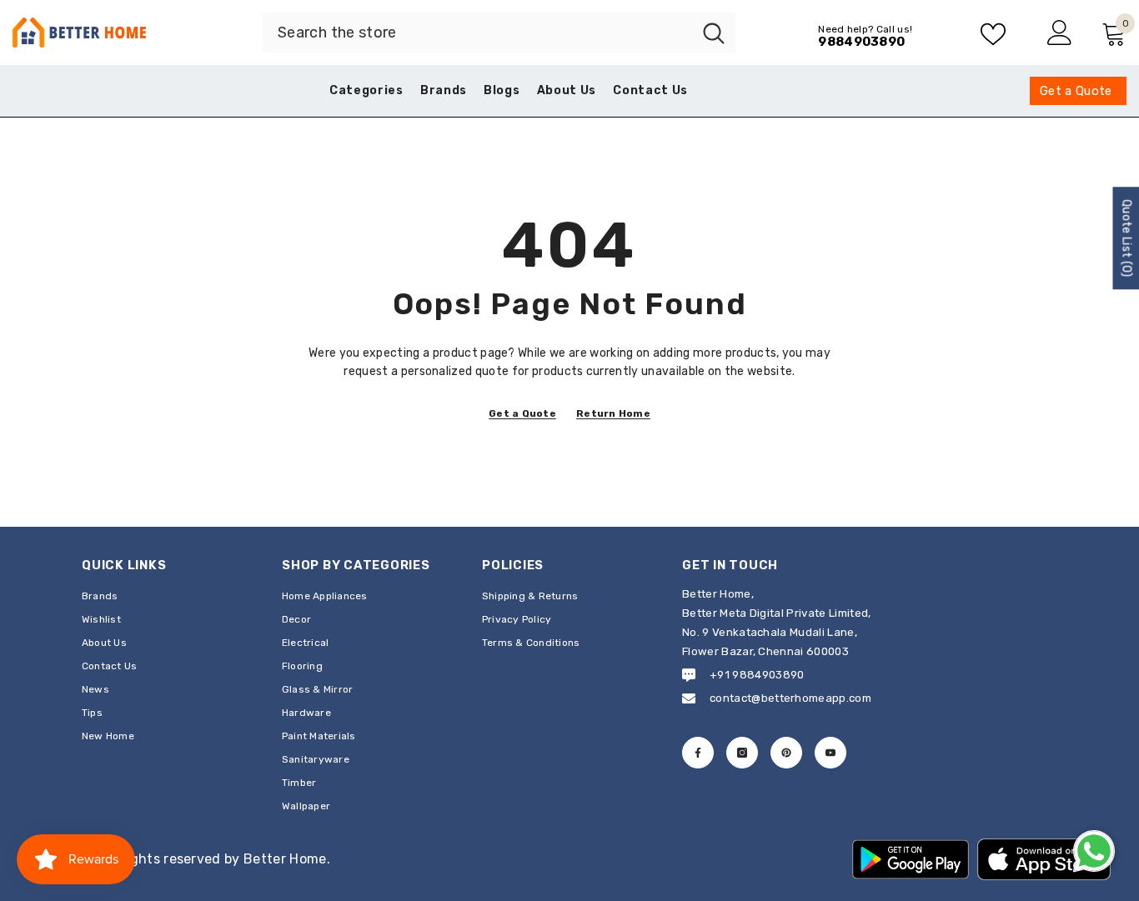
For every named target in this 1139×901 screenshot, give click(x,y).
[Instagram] (742, 752)
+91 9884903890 (757, 674)
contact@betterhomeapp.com (790, 698)
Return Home (613, 413)
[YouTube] (830, 752)
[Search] (499, 33)
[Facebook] (698, 752)
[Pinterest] (786, 752)
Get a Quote (522, 413)
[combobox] (477, 33)
